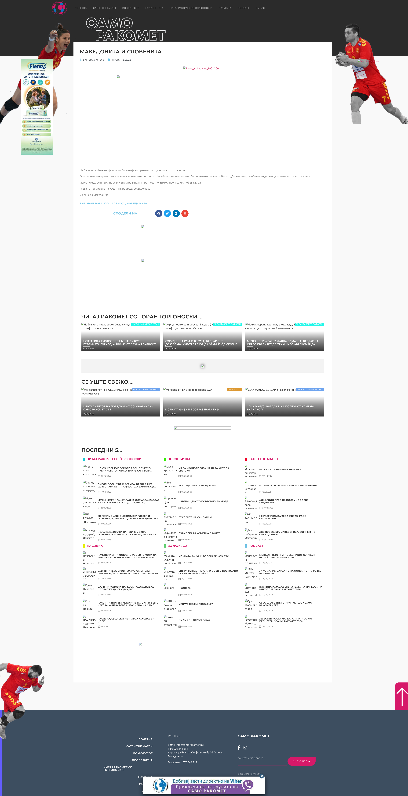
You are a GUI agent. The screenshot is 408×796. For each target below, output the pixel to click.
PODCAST (243, 8)
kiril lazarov (114, 203)
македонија (137, 203)
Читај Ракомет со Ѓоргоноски (191, 8)
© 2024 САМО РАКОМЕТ (250, 774)
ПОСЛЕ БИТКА (154, 8)
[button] (158, 213)
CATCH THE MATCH (104, 8)
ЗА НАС (260, 8)
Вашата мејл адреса (250, 758)
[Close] (261, 776)
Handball (94, 203)
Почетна (81, 8)
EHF (82, 203)
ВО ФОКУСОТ (130, 8)
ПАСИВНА (225, 8)
